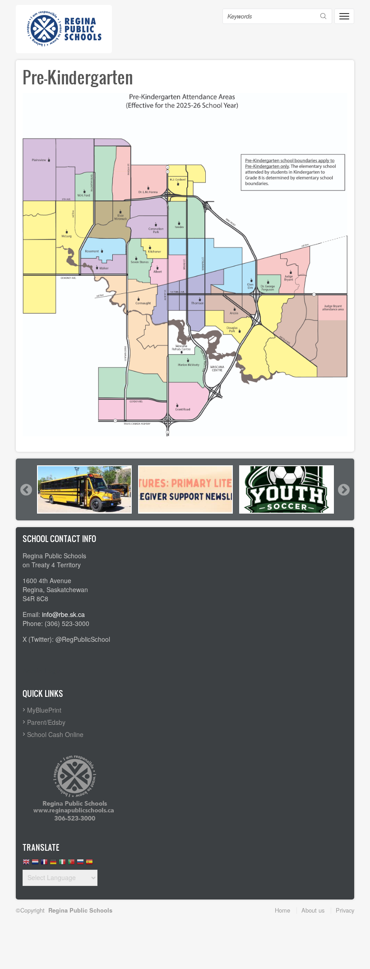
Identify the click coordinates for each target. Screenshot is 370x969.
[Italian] (62, 864)
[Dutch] (35, 864)
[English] (26, 864)
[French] (44, 864)
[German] (53, 864)
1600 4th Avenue (47, 580)
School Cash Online (55, 734)
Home (282, 910)
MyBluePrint (44, 709)
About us (312, 910)
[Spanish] (89, 864)
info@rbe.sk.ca (63, 614)
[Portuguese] (71, 864)
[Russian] (80, 864)
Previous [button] (25, 489)
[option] (84, 489)
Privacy (345, 910)
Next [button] (343, 489)
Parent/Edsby (46, 722)
